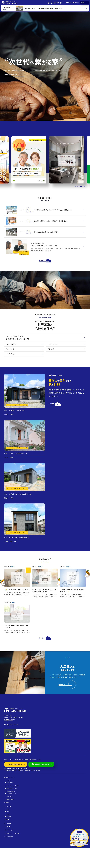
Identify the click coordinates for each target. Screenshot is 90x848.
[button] (75, 186)
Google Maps (8, 720)
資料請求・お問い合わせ (72, 2)
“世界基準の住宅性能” (64, 390)
